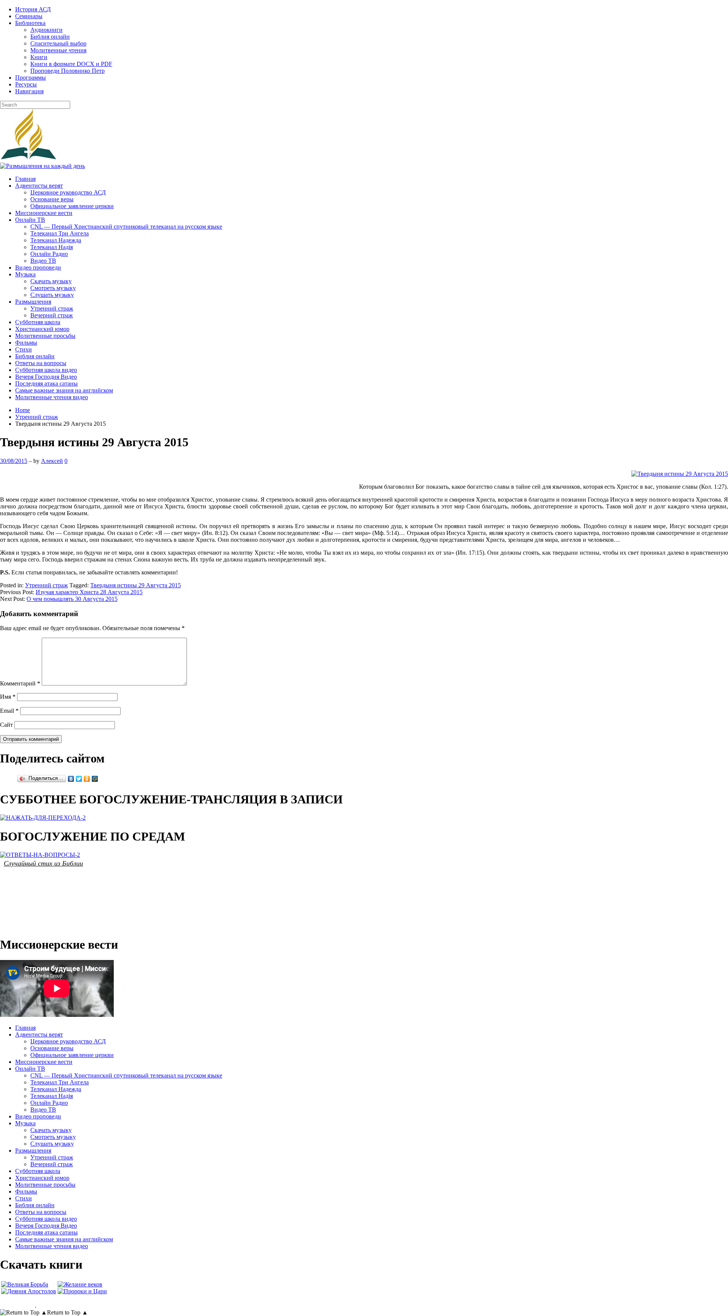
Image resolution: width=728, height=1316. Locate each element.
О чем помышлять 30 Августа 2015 (72, 599)
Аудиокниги (46, 30)
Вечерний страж (51, 315)
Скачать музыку (51, 281)
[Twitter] (79, 779)
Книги (38, 57)
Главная (25, 179)
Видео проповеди (38, 267)
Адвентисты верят (39, 185)
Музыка (25, 274)
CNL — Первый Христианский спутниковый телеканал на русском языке (126, 226)
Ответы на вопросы (40, 363)
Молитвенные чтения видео (51, 397)
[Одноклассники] (87, 779)
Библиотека (30, 23)
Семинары (28, 16)
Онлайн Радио (49, 254)
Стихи (23, 349)
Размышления (33, 301)
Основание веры (52, 199)
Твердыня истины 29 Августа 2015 (135, 585)
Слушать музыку (52, 295)
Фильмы (26, 342)
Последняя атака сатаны (46, 383)
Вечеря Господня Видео (46, 376)
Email (9, 710)
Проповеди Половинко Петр (67, 70)
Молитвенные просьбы (45, 336)
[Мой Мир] (95, 779)
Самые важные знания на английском (64, 390)
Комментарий (20, 683)
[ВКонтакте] (71, 779)
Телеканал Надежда (55, 240)
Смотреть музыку (53, 288)
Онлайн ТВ (30, 219)
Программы (30, 77)
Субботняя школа (37, 322)
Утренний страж (51, 308)
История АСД (33, 9)
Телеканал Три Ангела (59, 233)
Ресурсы (26, 84)
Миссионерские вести (43, 213)
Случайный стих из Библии (43, 862)
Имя (8, 696)
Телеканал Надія (51, 247)
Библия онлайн (50, 36)
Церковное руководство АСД (68, 192)
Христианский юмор (42, 329)
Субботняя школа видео (46, 370)
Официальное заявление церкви (72, 206)
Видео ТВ (43, 260)
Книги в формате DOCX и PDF (71, 64)
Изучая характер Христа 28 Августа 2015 (89, 592)
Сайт (6, 725)
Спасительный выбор (58, 43)
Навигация (29, 91)
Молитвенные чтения (58, 50)
